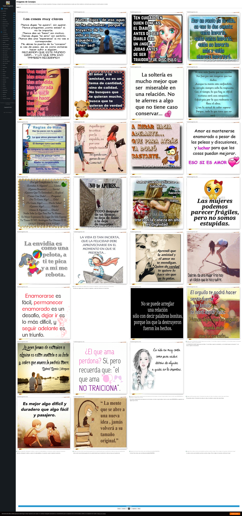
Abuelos (9, 13)
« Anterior (124, 508)
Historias (9, 71)
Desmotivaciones (9, 38)
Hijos (9, 69)
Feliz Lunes (9, 52)
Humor (9, 73)
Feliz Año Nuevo (8, 44)
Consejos (9, 32)
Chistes (9, 27)
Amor (9, 17)
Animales (9, 19)
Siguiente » (134, 508)
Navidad (9, 81)
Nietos (8, 84)
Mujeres (9, 79)
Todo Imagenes (8, 6)
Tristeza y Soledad (8, 98)
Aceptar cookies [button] (234, 513)
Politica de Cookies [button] (101, 513)
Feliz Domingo (9, 46)
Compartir (9, 29)
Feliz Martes (9, 54)
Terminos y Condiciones (5, 102)
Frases (9, 65)
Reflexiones (9, 90)
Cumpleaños (9, 34)
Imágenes (6, 8)
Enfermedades (8, 40)
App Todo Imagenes (8, 112)
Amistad (9, 15)
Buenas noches (9, 23)
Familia (9, 42)
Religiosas (9, 92)
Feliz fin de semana (9, 48)
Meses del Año (9, 77)
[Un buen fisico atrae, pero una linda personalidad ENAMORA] (144, 451)
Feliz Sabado (9, 59)
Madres (9, 75)
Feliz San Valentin (8, 61)
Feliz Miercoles (9, 57)
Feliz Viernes (9, 63)
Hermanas (8, 67)
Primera (119, 508)
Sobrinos (8, 96)
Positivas (9, 88)
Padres (9, 86)
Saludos (9, 94)
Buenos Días (9, 25)
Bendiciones (9, 21)
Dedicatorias (9, 36)
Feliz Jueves (9, 50)
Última (139, 508)
